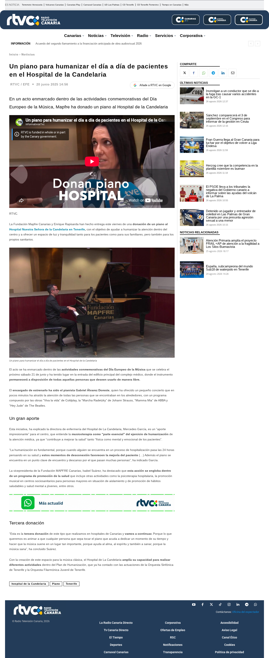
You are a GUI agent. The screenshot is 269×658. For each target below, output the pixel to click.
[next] (257, 43)
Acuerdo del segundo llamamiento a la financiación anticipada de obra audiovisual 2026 (89, 43)
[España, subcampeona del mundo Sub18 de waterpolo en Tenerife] (192, 269)
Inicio (13, 54)
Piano (56, 583)
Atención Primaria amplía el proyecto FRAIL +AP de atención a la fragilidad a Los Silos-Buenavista (232, 243)
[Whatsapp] (255, 604)
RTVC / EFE (20, 84)
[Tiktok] (220, 604)
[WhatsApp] (203, 73)
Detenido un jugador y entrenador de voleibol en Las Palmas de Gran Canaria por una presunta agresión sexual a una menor (231, 215)
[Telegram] (213, 73)
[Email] (232, 73)
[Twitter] (211, 604)
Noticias (28, 54)
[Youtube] (193, 604)
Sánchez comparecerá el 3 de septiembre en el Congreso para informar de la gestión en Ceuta (228, 118)
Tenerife (71, 583)
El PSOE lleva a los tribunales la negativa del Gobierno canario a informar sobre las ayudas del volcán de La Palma (231, 191)
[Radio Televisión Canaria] (33, 19)
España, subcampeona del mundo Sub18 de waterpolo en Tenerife (229, 267)
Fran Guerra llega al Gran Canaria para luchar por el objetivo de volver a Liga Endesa (232, 143)
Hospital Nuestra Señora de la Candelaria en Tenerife (47, 229)
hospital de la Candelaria (29, 583)
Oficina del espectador (245, 611)
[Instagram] (229, 604)
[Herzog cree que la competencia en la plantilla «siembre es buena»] (192, 168)
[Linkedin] (223, 73)
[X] (184, 73)
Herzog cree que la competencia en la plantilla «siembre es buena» (232, 167)
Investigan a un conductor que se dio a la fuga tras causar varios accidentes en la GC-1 (232, 94)
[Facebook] (194, 73)
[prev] (250, 43)
